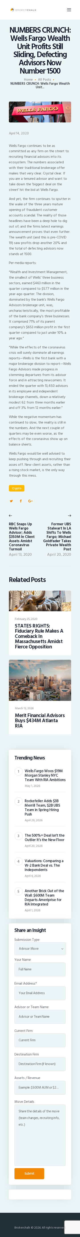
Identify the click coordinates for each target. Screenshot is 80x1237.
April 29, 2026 (33, 820)
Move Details (24, 1102)
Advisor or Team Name (31, 1007)
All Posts (44, 79)
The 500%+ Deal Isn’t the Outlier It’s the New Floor (44, 837)
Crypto (16, 488)
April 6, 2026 (33, 875)
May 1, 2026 (32, 785)
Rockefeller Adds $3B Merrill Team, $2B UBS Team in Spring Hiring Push (42, 808)
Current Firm (23, 1031)
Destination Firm (26, 1054)
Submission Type (27, 940)
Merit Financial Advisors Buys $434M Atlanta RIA (40, 721)
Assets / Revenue (27, 1078)
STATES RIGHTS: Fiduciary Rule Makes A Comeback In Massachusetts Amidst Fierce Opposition (39, 636)
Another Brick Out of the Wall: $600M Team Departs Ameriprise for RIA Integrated (44, 898)
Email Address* (25, 983)
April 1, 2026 (32, 910)
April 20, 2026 (33, 845)
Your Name (22, 960)
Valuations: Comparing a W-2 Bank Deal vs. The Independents (44, 865)
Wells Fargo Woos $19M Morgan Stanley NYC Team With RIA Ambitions (45, 775)
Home (28, 80)
